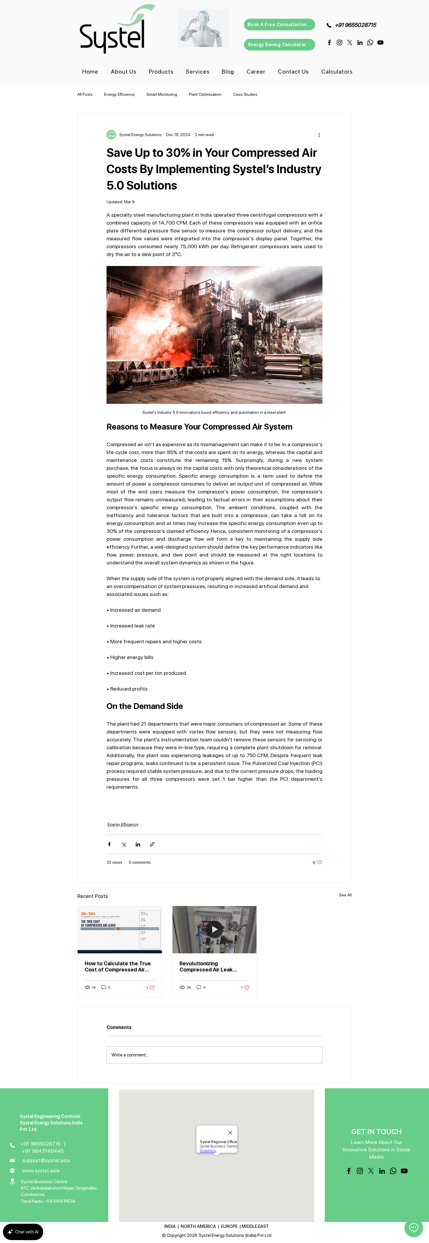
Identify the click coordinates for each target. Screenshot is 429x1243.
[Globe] (12, 1170)
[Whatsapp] (370, 42)
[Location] (12, 1181)
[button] (161, 71)
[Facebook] (329, 42)
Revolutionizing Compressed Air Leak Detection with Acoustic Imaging (210, 966)
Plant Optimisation (205, 94)
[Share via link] (152, 844)
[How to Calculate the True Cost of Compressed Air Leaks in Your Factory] (120, 929)
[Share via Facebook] (109, 844)
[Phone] (329, 25)
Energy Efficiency (119, 94)
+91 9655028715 (355, 25)
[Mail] (12, 1160)
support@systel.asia (46, 1160)
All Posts (85, 94)
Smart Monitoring (162, 94)
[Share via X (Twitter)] (123, 844)
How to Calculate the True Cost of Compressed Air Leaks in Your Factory (118, 966)
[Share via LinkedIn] (138, 844)
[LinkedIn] (360, 42)
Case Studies (245, 94)
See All (345, 895)
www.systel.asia (41, 1170)
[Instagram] (339, 42)
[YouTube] (380, 42)
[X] (349, 42)
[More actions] (318, 134)
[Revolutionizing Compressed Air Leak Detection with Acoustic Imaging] (214, 929)
